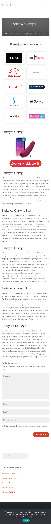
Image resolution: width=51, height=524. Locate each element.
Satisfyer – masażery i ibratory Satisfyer (21, 34)
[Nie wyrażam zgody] (48, 516)
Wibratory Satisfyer (8, 492)
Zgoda (26, 520)
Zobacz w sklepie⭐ (25, 163)
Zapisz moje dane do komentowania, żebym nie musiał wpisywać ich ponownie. (24, 427)
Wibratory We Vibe (8, 474)
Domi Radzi (6, 5)
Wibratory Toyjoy (8, 483)
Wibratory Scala (7, 487)
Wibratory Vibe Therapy (10, 478)
